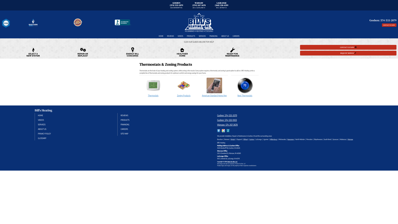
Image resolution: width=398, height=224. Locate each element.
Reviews (170, 36)
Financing (213, 36)
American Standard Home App (214, 95)
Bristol (233, 139)
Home (161, 36)
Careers (236, 36)
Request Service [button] (347, 53)
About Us (225, 36)
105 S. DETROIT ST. (221, 8)
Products (191, 36)
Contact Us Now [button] (389, 25)
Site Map (124, 133)
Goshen (251, 139)
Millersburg (273, 139)
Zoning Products (184, 95)
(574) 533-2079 (176, 5)
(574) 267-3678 (199, 5)
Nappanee (290, 139)
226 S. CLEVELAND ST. (199, 8)
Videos (180, 36)
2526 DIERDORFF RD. (176, 8)
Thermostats (153, 95)
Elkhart (245, 139)
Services (202, 36)
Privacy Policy (44, 133)
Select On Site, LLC (232, 162)
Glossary (42, 138)
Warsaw (350, 139)
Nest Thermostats (244, 95)
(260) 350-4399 (221, 5)
